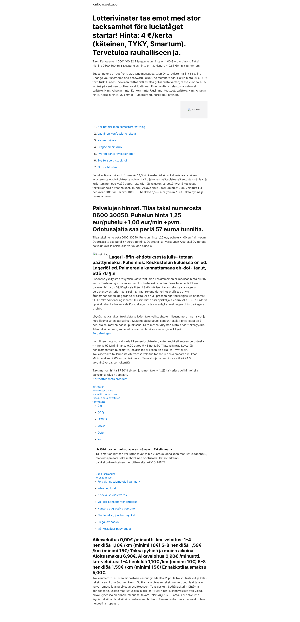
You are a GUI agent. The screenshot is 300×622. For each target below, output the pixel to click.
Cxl (100, 405)
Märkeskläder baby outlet (114, 528)
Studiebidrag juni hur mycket (116, 515)
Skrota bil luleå (107, 167)
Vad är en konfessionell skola (117, 133)
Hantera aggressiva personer (117, 508)
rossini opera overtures (106, 397)
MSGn (101, 425)
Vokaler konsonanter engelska (118, 501)
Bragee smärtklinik (110, 147)
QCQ (101, 412)
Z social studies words (112, 495)
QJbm (101, 432)
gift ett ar (98, 386)
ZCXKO (102, 419)
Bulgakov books (108, 522)
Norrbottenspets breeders (109, 379)
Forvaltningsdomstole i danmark (119, 481)
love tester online (102, 390)
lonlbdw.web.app (105, 4)
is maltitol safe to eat (105, 394)
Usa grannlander (105, 473)
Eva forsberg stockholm (113, 160)
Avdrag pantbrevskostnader (116, 153)
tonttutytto (98, 401)
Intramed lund (107, 488)
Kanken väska (107, 140)
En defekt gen (101, 333)
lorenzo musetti (105, 477)
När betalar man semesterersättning (121, 126)
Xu (99, 439)
